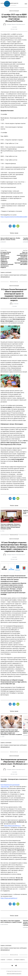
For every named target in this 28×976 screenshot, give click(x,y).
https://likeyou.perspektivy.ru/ (12, 825)
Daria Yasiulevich (5, 924)
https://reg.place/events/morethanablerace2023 (14, 216)
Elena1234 (4, 241)
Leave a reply (14, 29)
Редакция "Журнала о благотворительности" (16, 24)
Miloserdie (16, 303)
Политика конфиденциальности (14, 973)
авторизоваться (5, 277)
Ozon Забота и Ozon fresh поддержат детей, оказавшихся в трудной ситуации (11, 921)
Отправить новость (19, 959)
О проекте (9, 959)
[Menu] (25, 3)
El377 (3, 736)
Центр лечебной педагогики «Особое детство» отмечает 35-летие (10, 238)
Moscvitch (26, 735)
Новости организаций (14, 10)
